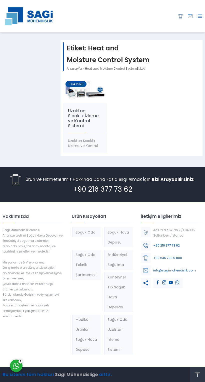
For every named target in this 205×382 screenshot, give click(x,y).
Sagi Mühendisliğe (76, 374)
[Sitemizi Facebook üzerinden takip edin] (155, 280)
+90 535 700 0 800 (167, 258)
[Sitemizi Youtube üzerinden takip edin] (168, 280)
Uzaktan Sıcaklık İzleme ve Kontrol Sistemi (83, 118)
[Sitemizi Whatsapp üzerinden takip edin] (175, 280)
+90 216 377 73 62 (102, 189)
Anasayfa (74, 68)
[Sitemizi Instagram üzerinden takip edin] (162, 280)
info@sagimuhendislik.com (174, 270)
